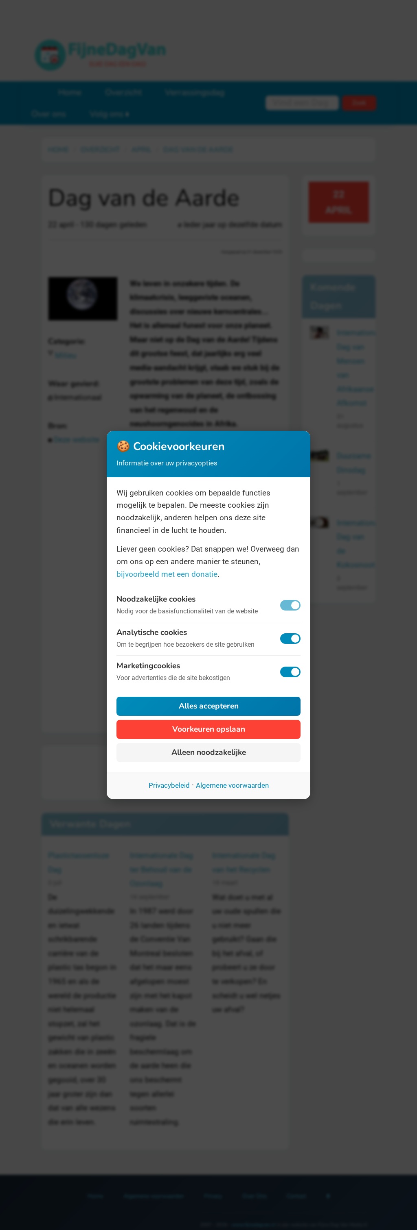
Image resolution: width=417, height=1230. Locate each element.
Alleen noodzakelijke (208, 752)
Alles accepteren (209, 706)
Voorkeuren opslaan (208, 729)
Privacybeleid (169, 785)
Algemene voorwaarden (232, 785)
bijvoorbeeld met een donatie (166, 574)
